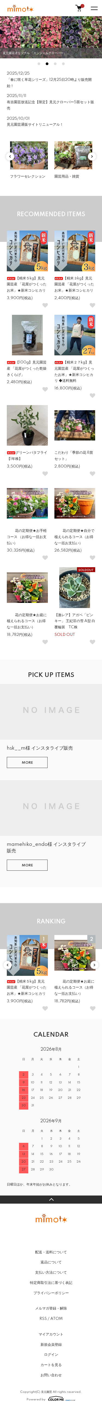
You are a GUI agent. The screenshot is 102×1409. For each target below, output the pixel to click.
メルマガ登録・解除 (51, 1308)
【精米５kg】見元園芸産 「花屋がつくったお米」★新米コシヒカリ (27, 284)
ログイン (51, 1355)
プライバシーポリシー (51, 1293)
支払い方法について (51, 1272)
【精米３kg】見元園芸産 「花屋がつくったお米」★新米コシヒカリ (74, 284)
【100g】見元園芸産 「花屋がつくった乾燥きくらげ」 (27, 368)
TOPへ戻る (51, 1200)
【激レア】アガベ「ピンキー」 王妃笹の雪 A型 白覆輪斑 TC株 (74, 621)
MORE (27, 762)
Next (92, 156)
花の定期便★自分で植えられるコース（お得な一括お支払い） (74, 537)
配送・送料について (51, 1252)
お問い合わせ (51, 1375)
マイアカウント (51, 1334)
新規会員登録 (51, 1345)
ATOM (56, 1319)
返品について (51, 1262)
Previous (10, 156)
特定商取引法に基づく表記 (51, 1283)
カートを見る (51, 1365)
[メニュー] (94, 8)
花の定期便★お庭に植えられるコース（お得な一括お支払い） (27, 621)
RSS (43, 1319)
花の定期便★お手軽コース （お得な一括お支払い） (27, 537)
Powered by (36, 1399)
